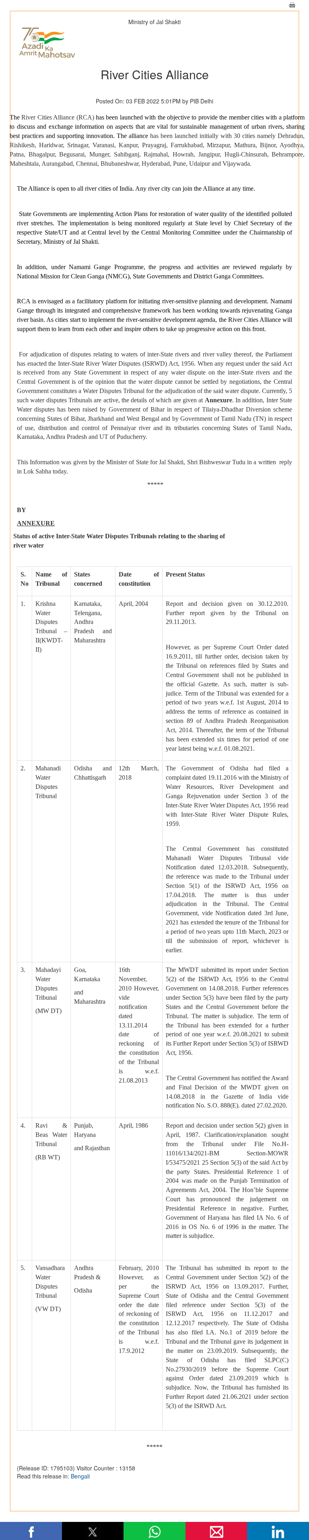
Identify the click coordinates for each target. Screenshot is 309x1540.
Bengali (80, 1476)
